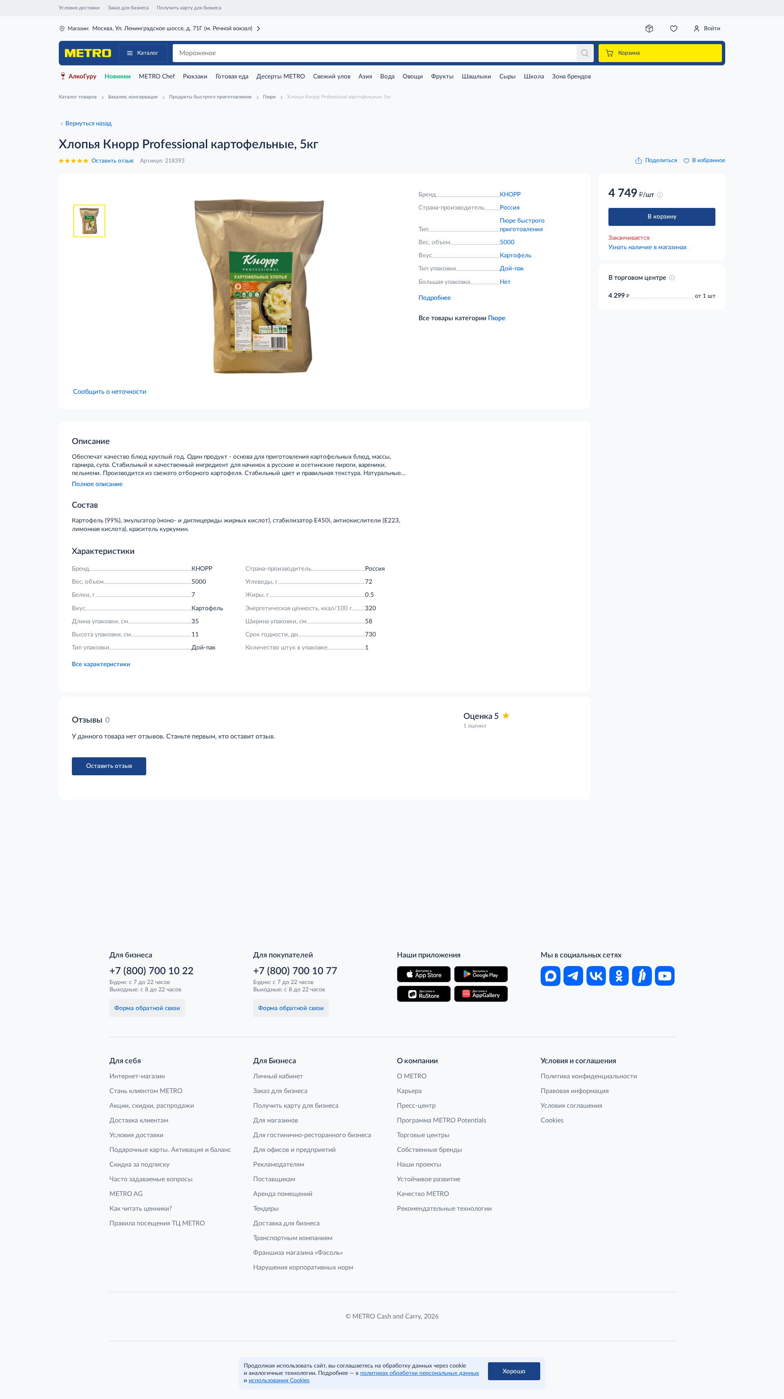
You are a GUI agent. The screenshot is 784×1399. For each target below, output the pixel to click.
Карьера (409, 1091)
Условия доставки (79, 7)
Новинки (118, 77)
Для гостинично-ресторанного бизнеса (312, 1135)
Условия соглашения (571, 1105)
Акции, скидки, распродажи (151, 1105)
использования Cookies (279, 1380)
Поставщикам (274, 1179)
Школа (534, 77)
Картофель (515, 255)
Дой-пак (512, 269)
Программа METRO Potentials (441, 1120)
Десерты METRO (280, 77)
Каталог (147, 53)
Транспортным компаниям (292, 1238)
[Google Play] (481, 974)
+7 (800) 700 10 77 (295, 971)
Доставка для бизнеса (286, 1223)
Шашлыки (476, 77)
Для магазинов (275, 1120)
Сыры (507, 77)
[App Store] (424, 974)
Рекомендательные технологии (444, 1208)
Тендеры (266, 1208)
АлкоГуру (82, 77)
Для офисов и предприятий (294, 1150)
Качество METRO (423, 1194)
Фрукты (442, 77)
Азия (365, 77)
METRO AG (126, 1194)
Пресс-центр (416, 1105)
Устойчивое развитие (428, 1179)
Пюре (497, 318)
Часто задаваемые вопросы (151, 1179)
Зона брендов (571, 77)
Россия (509, 208)
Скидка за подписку (139, 1164)
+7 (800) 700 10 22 (151, 971)
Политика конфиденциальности (589, 1076)
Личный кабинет (278, 1076)
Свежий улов (331, 77)
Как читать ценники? (140, 1208)
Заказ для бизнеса (128, 7)
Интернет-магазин (137, 1076)
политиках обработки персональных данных (419, 1373)
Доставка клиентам (138, 1120)
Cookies (552, 1120)
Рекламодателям (278, 1164)
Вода (387, 77)
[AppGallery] (481, 994)
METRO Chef (157, 77)
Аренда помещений (282, 1194)
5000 (507, 242)
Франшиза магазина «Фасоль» (298, 1253)
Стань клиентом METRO (146, 1091)
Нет (505, 282)
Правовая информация (575, 1091)
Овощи (413, 77)
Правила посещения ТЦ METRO (157, 1223)
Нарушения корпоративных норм (303, 1267)
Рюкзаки (195, 77)
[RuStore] (424, 994)
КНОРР (510, 195)
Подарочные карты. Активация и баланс (170, 1150)
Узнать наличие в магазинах (647, 247)
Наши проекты (419, 1164)
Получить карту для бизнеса (189, 7)
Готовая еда (232, 77)
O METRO (412, 1076)
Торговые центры (423, 1135)
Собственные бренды (429, 1150)
